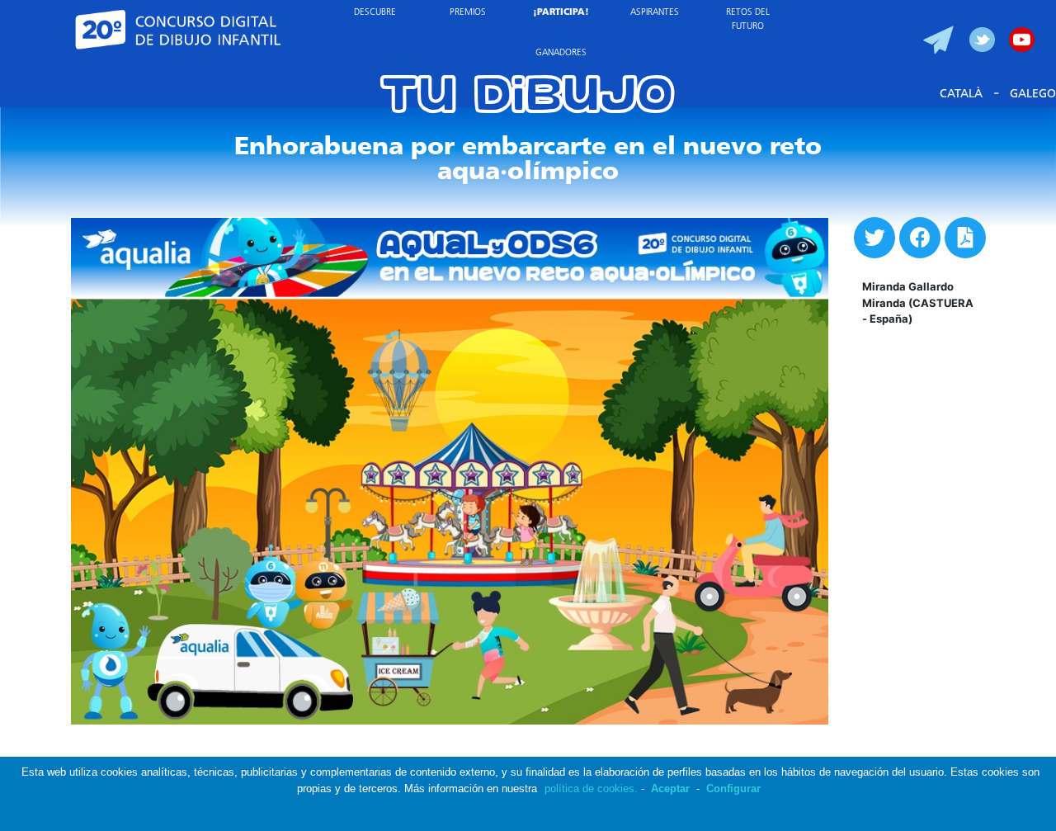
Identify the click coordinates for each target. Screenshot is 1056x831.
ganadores (561, 53)
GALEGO (1033, 94)
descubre (375, 12)
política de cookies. (591, 788)
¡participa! (561, 12)
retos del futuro (748, 19)
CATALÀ (961, 94)
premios (468, 12)
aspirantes (654, 12)
